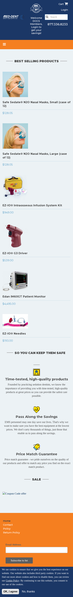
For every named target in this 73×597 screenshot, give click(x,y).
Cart (61, 4)
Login (34, 27)
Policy (7, 528)
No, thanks (28, 591)
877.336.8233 (58, 24)
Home (7, 520)
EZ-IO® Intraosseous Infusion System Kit (32, 205)
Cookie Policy (12, 580)
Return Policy (11, 532)
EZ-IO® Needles (14, 333)
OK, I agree (10, 591)
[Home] (14, 17)
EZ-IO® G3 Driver (15, 253)
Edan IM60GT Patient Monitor (24, 296)
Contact (8, 524)
